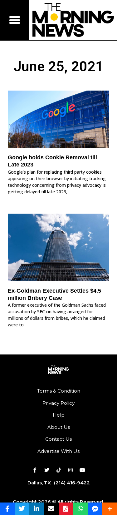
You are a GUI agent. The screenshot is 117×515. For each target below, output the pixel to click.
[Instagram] (70, 470)
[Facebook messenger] (95, 509)
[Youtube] (82, 470)
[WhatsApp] (80, 509)
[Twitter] (46, 470)
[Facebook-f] (34, 470)
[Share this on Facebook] (7, 509)
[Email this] (51, 509)
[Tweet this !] (22, 509)
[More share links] (109, 509)
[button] (14, 20)
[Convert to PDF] (66, 509)
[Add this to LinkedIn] (36, 509)
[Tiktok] (58, 470)
